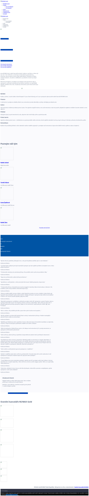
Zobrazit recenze (5, 38)
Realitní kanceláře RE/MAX (81, 487)
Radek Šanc (4, 222)
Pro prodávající (9, 6)
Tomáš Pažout (5, 182)
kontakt (5, 14)
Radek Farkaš (5, 162)
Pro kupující (9, 8)
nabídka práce (6, 12)
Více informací (14, 494)
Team (4, 9)
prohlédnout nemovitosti (7, 49)
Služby (4, 5)
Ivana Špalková (5, 202)
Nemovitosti (6, 11)
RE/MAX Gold (6, 3)
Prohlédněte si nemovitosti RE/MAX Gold (18, 393)
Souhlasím (8, 494)
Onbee (5, 490)
